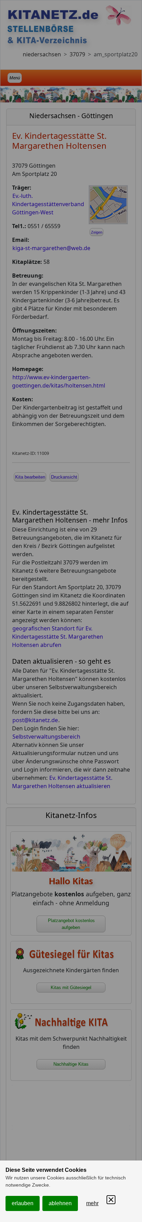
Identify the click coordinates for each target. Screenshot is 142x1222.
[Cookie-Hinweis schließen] (111, 1200)
